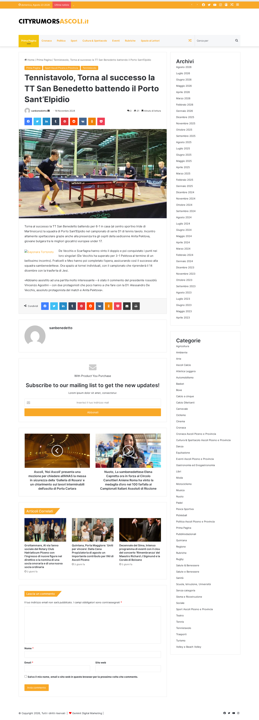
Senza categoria (185, 590)
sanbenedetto (39, 110)
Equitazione (183, 452)
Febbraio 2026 (184, 104)
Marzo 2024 (183, 248)
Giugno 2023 (184, 304)
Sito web (100, 662)
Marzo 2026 (183, 98)
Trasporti (181, 634)
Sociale (180, 602)
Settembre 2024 (185, 211)
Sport (74, 40)
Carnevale (182, 408)
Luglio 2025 (183, 148)
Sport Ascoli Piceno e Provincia (61, 67)
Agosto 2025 (184, 142)
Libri (178, 471)
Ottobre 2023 (184, 279)
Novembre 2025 (185, 123)
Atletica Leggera (185, 371)
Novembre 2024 (185, 198)
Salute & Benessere (187, 565)
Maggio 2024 (184, 236)
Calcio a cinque (185, 396)
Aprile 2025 (183, 167)
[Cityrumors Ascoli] (54, 21)
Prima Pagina (28, 40)
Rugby (180, 559)
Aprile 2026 (183, 92)
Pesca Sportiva (185, 508)
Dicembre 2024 (185, 192)
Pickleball (181, 515)
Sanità (179, 577)
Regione (181, 546)
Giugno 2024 (184, 229)
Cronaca (47, 40)
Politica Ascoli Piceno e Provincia (195, 521)
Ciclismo (181, 415)
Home (31, 59)
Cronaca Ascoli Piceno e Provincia (196, 433)
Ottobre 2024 (184, 204)
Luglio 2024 (183, 223)
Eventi (116, 40)
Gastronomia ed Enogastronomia (195, 465)
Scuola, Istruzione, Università (193, 584)
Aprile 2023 (183, 317)
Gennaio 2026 (184, 110)
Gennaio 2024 (184, 261)
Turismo (180, 640)
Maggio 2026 (184, 85)
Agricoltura (182, 346)
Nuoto (180, 496)
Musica (180, 490)
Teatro (180, 615)
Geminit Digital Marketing (87, 713)
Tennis (180, 621)
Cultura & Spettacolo (94, 40)
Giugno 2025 (184, 154)
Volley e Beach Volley (188, 646)
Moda (179, 477)
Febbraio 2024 (184, 254)
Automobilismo (185, 377)
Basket (180, 383)
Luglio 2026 (183, 73)
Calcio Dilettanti (185, 402)
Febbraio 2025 (184, 179)
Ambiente (182, 352)
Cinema (180, 421)
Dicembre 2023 (185, 267)
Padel (179, 502)
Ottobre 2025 (184, 129)
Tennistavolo (89, 67)
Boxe (179, 390)
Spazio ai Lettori (150, 40)
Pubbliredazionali (186, 534)
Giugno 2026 (184, 79)
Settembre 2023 (185, 286)
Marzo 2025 (183, 173)
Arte (178, 358)
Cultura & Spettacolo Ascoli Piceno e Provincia (203, 440)
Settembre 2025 (185, 135)
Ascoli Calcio (183, 364)
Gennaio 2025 (184, 185)
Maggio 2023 (184, 311)
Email (28, 662)
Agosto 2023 (184, 292)
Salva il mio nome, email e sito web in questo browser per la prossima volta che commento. (83, 676)
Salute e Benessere (187, 571)
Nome (29, 648)
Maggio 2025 (184, 160)
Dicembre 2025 (185, 117)
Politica (61, 40)
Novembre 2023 (185, 273)
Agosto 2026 (184, 67)
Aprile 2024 (183, 242)
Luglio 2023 (183, 298)
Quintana (181, 540)
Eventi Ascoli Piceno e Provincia (195, 458)
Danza (179, 446)
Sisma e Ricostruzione (189, 596)
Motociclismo (184, 483)
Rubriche (130, 40)
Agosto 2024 (184, 217)
